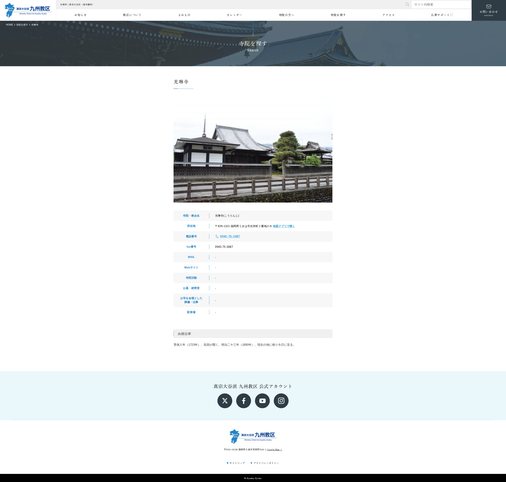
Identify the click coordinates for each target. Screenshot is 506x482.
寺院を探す (338, 15)
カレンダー (234, 15)
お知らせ (80, 15)
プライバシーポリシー (266, 463)
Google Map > (274, 449)
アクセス (388, 15)
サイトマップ (237, 463)
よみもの (184, 15)
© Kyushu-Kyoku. (253, 478)
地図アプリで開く (284, 226)
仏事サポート (440, 15)
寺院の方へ (286, 15)
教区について (132, 15)
